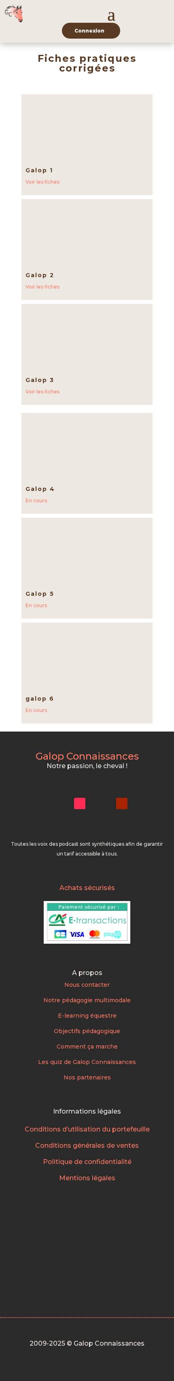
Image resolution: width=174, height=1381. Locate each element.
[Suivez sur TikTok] (79, 803)
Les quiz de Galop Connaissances (87, 1062)
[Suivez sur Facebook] (101, 803)
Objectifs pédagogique (87, 1031)
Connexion (89, 31)
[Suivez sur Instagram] (59, 803)
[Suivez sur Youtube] (121, 803)
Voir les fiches (42, 182)
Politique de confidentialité (87, 1162)
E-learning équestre (87, 1015)
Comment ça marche (87, 1046)
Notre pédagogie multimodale (87, 1000)
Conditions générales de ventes (87, 1145)
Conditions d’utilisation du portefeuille (87, 1129)
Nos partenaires (87, 1077)
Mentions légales (87, 1178)
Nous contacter (87, 984)
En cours (36, 500)
